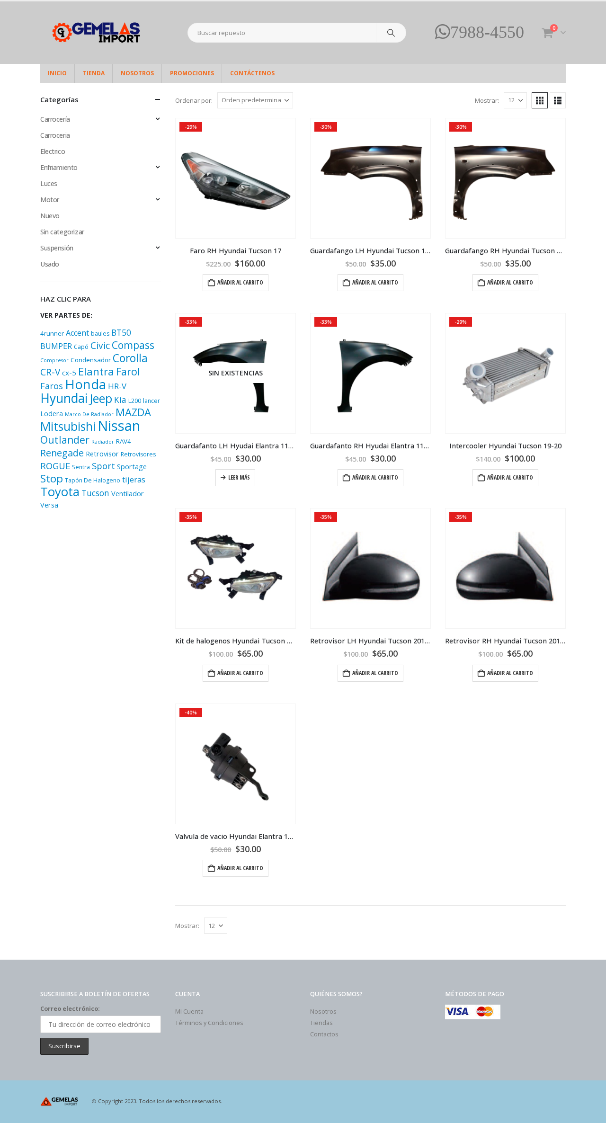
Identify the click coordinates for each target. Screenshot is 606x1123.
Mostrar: (487, 100)
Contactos (324, 1034)
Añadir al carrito (240, 282)
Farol (128, 371)
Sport (103, 466)
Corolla (130, 358)
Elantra (96, 371)
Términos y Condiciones (209, 1023)
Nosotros (137, 73)
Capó (81, 347)
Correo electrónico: (70, 1009)
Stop (51, 478)
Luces (48, 183)
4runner (52, 333)
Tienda (94, 73)
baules (100, 334)
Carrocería (55, 119)
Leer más (239, 477)
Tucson (95, 493)
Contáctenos (252, 73)
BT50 (121, 332)
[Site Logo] (99, 32)
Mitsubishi (68, 426)
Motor (49, 199)
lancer (151, 401)
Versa (49, 504)
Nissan (119, 425)
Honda (85, 384)
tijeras (133, 479)
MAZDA (133, 412)
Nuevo (50, 215)
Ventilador (127, 493)
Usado (49, 263)
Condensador (91, 360)
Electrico (52, 151)
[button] (540, 100)
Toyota (60, 491)
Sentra (81, 467)
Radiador (102, 441)
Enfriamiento (59, 167)
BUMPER (56, 346)
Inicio (57, 73)
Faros (51, 386)
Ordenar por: (194, 100)
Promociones (192, 73)
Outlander (64, 439)
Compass (133, 345)
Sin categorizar (62, 231)
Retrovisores (138, 454)
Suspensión (56, 247)
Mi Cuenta (189, 1011)
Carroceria (55, 135)
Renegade (62, 452)
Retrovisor (102, 453)
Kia (120, 399)
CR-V (50, 372)
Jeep (100, 398)
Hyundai (64, 398)
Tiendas (321, 1023)
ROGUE (55, 466)
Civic (100, 345)
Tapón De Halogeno (92, 480)
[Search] (391, 32)
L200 (134, 401)
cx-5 (69, 372)
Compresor (54, 360)
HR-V (117, 386)
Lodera (51, 413)
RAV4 (123, 441)
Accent (77, 333)
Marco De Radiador (89, 414)
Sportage (132, 466)
